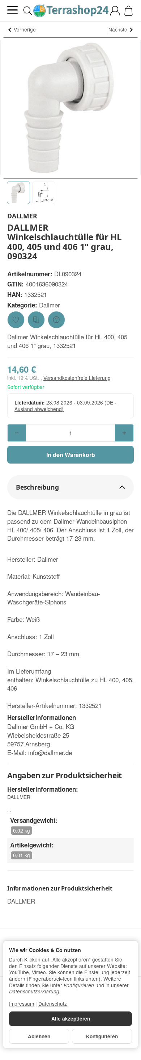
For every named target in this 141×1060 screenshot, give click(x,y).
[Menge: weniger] (16, 433)
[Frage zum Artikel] (56, 319)
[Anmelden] (115, 10)
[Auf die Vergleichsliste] (36, 319)
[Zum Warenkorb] (128, 10)
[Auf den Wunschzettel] (16, 319)
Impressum (21, 1003)
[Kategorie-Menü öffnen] (12, 10)
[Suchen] (28, 11)
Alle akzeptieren (70, 1018)
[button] (18, 192)
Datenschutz (52, 1003)
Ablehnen (39, 1036)
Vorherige (25, 29)
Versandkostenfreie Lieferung (77, 377)
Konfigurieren (102, 1036)
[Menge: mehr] (124, 433)
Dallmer (49, 304)
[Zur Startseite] (70, 11)
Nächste (117, 29)
